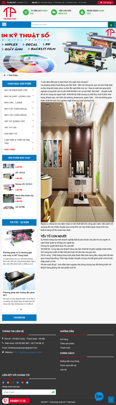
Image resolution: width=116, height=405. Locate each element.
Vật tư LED (10, 127)
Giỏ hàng (64, 339)
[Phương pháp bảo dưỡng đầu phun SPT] (19, 279)
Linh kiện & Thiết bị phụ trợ (17, 141)
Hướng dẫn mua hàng (69, 361)
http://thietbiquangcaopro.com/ (27, 352)
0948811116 (17, 401)
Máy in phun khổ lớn (15, 90)
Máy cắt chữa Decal (15, 109)
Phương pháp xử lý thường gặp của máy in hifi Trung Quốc (17, 254)
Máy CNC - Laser (13, 102)
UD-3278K (20, 203)
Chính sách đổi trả (68, 365)
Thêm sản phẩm (67, 343)
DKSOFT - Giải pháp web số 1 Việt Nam (58, 402)
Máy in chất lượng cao (17, 96)
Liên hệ (63, 370)
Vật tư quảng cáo (14, 121)
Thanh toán (65, 348)
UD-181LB (20, 169)
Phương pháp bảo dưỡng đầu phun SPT (19, 294)
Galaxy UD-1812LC (23, 180)
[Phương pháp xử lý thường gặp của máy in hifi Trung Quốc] (19, 239)
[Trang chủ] (9, 13)
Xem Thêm (9, 149)
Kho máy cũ (10, 134)
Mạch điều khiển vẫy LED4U (24, 193)
